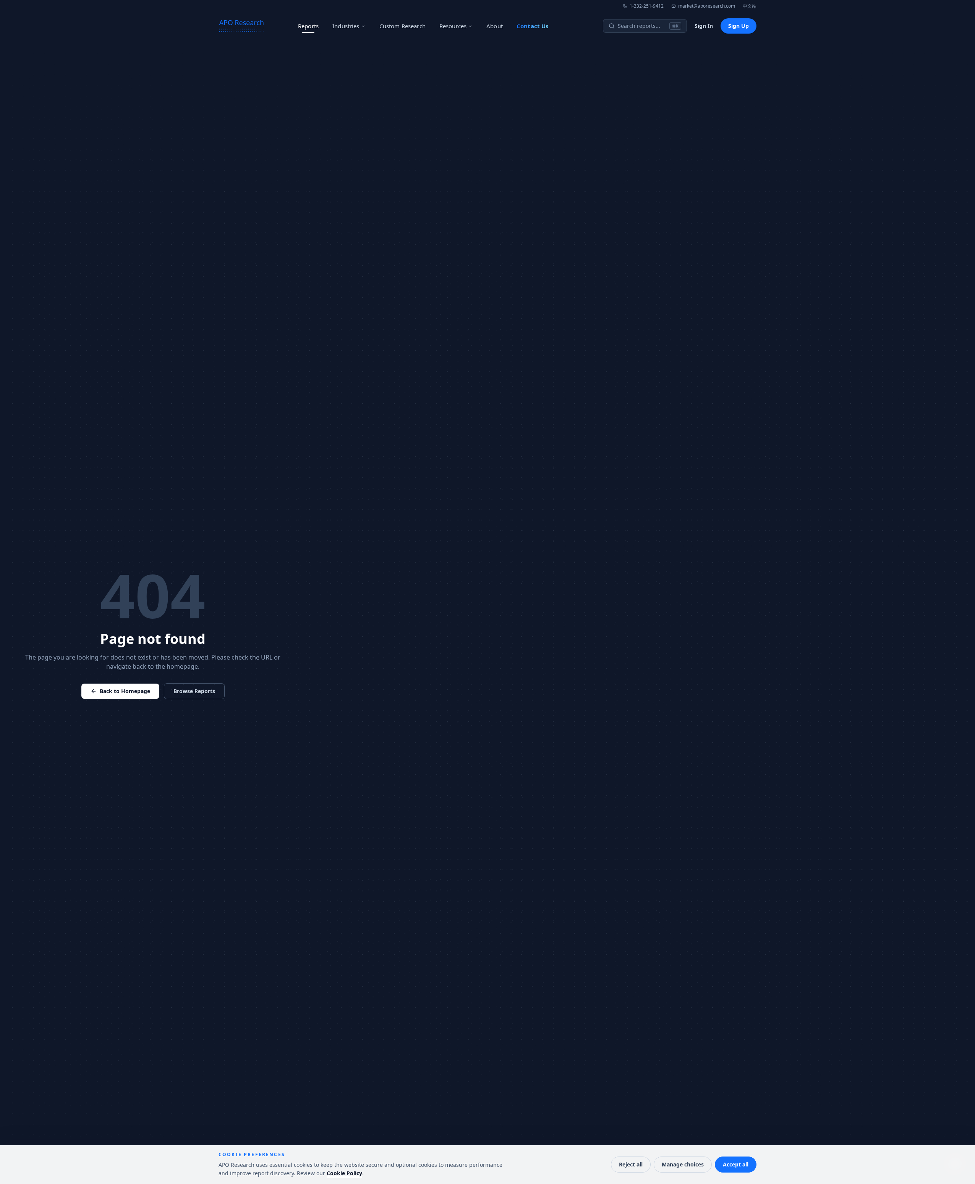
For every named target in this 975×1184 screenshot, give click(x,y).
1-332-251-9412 (647, 6)
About (494, 26)
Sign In (704, 25)
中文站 (749, 6)
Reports (308, 26)
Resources (452, 26)
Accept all (735, 1164)
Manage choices (683, 1164)
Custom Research (402, 26)
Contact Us (533, 26)
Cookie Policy (344, 1173)
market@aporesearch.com (706, 6)
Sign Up (738, 25)
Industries (346, 26)
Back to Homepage (125, 691)
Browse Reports (194, 691)
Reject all (631, 1164)
